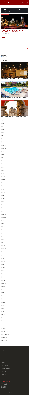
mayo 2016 (3, 292)
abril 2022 (3, 189)
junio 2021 (3, 204)
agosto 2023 (3, 167)
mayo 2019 (3, 239)
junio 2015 (3, 308)
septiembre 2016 (4, 286)
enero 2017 (3, 280)
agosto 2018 (3, 252)
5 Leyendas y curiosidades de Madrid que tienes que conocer (14, 31)
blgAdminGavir (7, 33)
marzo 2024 (3, 157)
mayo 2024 (3, 154)
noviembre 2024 (4, 145)
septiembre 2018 (4, 251)
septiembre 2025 (4, 132)
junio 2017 (3, 273)
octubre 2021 (3, 198)
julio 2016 (3, 289)
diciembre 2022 (3, 179)
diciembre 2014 (3, 317)
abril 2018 (3, 258)
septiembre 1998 (4, 320)
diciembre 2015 (3, 299)
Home (2, 7)
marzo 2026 (3, 126)
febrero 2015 (3, 314)
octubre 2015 (3, 302)
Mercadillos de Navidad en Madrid (6, 334)
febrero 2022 (3, 192)
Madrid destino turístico (5, 14)
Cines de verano (4, 328)
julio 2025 (3, 135)
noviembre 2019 (4, 230)
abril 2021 (3, 207)
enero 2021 (3, 211)
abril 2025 (3, 138)
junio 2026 (3, 123)
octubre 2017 (3, 267)
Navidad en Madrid (4, 337)
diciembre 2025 (3, 129)
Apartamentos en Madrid (5, 325)
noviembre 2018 (4, 248)
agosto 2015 (3, 305)
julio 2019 (3, 236)
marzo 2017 (3, 277)
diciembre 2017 (3, 264)
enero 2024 (3, 160)
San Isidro (12, 100)
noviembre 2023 (4, 163)
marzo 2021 (3, 208)
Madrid (3, 100)
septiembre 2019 (4, 233)
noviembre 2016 (4, 283)
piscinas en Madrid (4, 340)
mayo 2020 (3, 223)
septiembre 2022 (4, 182)
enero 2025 (3, 142)
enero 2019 (3, 245)
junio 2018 (3, 255)
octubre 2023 (3, 164)
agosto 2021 (3, 201)
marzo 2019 (3, 242)
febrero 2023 (3, 176)
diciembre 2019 (3, 229)
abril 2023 (3, 173)
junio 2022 (3, 186)
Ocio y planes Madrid (7, 100)
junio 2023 (3, 170)
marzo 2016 (3, 295)
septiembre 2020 (4, 217)
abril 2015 (3, 311)
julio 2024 (3, 151)
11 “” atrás (3, 33)
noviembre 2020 (4, 214)
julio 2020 (3, 220)
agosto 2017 (3, 270)
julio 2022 (3, 185)
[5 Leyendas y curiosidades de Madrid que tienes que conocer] (13, 20)
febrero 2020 (3, 226)
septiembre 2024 (4, 148)
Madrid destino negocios (5, 331)
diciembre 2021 (3, 195)
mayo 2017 (3, 274)
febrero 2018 (3, 261)
